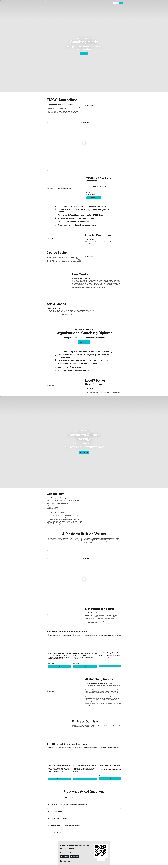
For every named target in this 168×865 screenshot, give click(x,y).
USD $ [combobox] (115, 2)
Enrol (84, 53)
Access (110, 666)
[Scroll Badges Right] (120, 632)
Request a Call (84, 452)
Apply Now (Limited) (84, 342)
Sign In (121, 2)
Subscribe (93, 197)
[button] (84, 143)
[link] (59, 651)
